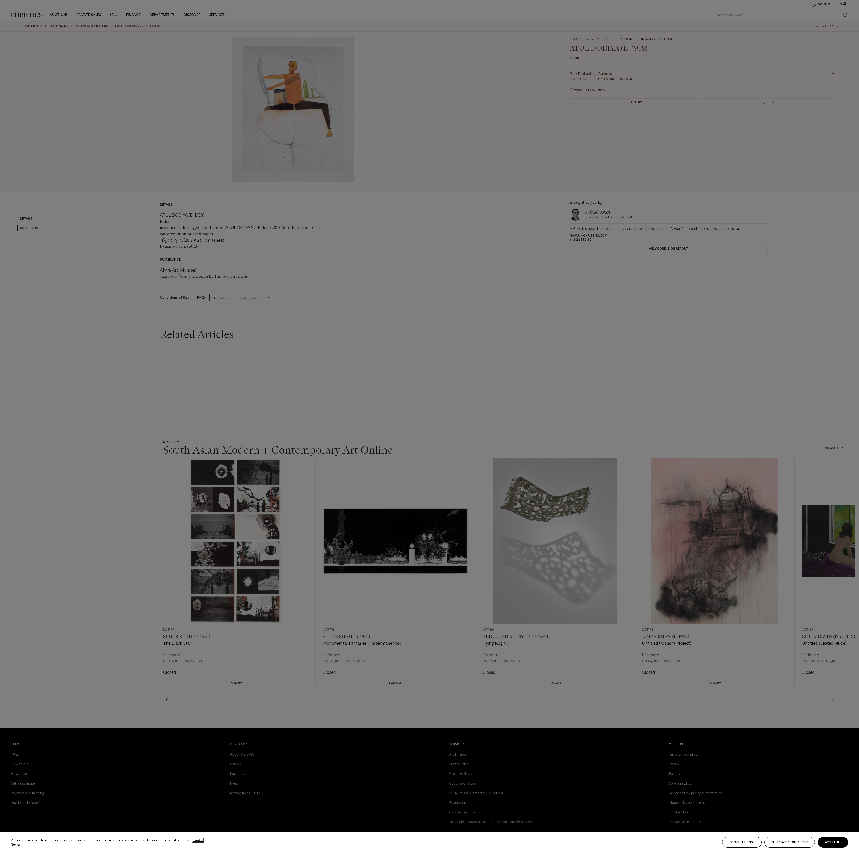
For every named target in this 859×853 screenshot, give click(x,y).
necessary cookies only (790, 842)
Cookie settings (741, 842)
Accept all (833, 842)
